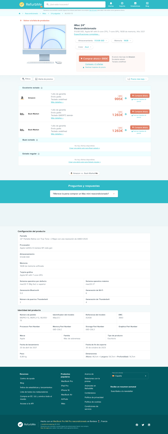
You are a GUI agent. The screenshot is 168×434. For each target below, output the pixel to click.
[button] (92, 40)
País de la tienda (117, 373)
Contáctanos (90, 393)
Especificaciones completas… (87, 34)
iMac (63, 403)
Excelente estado (31, 88)
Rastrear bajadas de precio (95, 67)
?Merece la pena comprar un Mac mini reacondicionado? (81, 193)
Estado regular (30, 154)
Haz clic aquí (93, 10)
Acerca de (89, 374)
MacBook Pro (67, 381)
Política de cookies (93, 402)
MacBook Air (66, 394)
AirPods (64, 399)
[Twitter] (143, 424)
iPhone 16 (65, 390)
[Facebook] (137, 424)
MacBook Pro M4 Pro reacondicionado (70, 421)
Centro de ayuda (27, 378)
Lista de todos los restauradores (34, 392)
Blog (22, 383)
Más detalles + (57, 102)
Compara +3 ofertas (94, 64)
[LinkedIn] (149, 424)
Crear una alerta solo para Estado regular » (85, 162)
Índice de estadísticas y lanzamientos (36, 387)
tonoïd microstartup (48, 424)
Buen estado (29, 140)
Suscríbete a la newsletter (122, 391)
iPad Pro (64, 386)
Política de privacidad (94, 397)
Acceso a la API (27, 403)
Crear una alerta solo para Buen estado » (84, 148)
